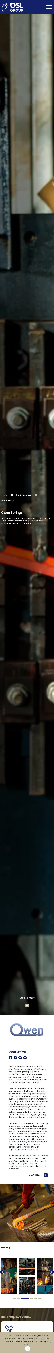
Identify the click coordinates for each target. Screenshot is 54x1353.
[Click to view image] (9, 1276)
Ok (27, 1348)
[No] (50, 1342)
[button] (14, 1298)
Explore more (27, 997)
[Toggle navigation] (49, 7)
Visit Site (34, 1175)
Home (4, 495)
